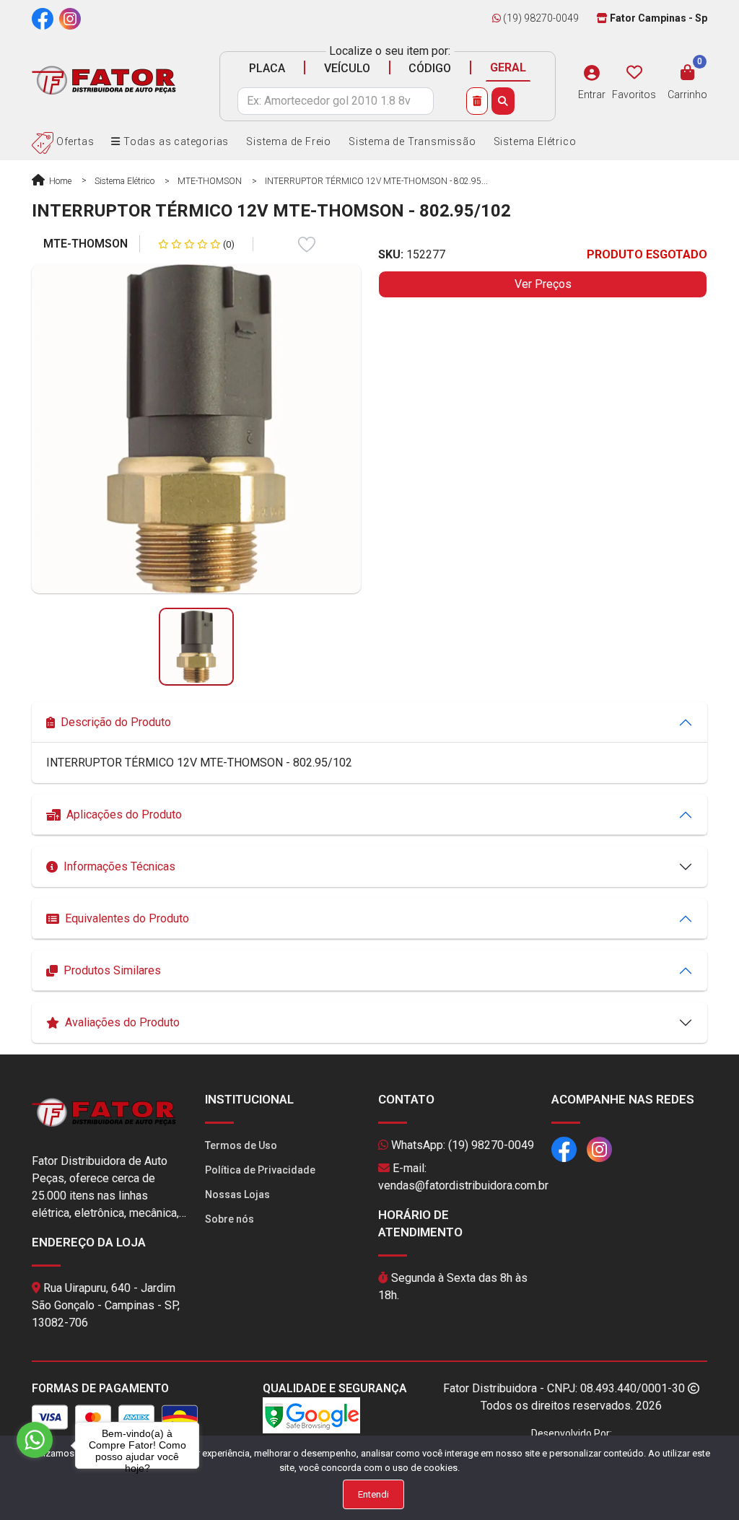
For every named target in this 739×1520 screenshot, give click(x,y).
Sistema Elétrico (535, 141)
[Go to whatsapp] (35, 1440)
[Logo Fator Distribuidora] (104, 80)
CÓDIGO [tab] (429, 68)
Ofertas (73, 141)
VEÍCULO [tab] (347, 68)
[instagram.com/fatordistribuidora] (70, 18)
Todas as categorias (175, 141)
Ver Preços (543, 284)
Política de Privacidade (260, 1170)
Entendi (373, 1494)
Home (59, 181)
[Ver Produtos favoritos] (634, 72)
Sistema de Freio (288, 141)
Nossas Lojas (237, 1194)
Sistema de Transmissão (412, 141)
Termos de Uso (241, 1145)
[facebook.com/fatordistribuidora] (42, 18)
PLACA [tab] (267, 68)
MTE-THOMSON (210, 181)
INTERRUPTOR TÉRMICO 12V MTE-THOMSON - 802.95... (376, 181)
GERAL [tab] (508, 67)
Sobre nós (229, 1219)
